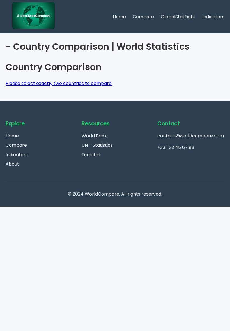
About (12, 164)
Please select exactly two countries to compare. (59, 83)
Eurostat (91, 154)
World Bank (94, 136)
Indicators (213, 16)
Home (119, 16)
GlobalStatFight (178, 16)
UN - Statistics (97, 145)
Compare (143, 16)
